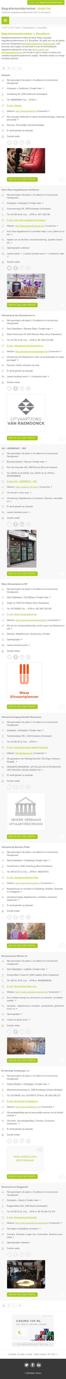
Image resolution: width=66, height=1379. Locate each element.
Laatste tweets (15, 254)
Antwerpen (11, 88)
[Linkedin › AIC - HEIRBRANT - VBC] (21, 524)
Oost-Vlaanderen (14, 328)
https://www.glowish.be (25, 111)
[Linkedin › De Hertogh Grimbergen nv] (21, 1141)
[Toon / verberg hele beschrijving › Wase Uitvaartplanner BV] (35, 627)
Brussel (27, 462)
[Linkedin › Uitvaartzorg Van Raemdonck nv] (21, 388)
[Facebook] (32, 1365)
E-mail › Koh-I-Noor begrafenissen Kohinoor (26, 220)
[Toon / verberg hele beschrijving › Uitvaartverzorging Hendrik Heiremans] (35, 760)
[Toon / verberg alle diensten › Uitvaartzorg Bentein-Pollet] (35, 899)
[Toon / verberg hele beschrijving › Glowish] (35, 118)
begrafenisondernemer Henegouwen (38, 44)
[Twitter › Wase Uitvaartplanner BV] (9, 657)
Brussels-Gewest (14, 462)
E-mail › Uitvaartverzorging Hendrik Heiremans (27, 747)
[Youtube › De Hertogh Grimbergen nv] (28, 1141)
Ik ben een (46, 2)
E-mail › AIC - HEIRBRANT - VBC (22, 481)
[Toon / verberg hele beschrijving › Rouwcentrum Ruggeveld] (35, 1228)
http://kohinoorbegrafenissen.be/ (29, 226)
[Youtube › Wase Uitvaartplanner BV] (28, 657)
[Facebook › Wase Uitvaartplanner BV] (15, 657)
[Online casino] (33, 1316)
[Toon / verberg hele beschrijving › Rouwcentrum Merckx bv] (35, 999)
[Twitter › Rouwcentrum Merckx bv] (9, 1031)
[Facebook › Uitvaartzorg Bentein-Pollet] (15, 917)
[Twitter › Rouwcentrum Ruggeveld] (9, 1254)
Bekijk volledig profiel (22, 179)
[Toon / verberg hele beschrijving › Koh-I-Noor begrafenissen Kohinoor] (35, 233)
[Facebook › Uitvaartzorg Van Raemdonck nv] (15, 388)
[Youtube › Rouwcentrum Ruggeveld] (28, 1254)
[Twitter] (26, 1365)
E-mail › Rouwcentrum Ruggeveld (22, 1217)
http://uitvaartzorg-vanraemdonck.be (31, 351)
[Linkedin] (38, 1365)
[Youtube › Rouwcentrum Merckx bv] (28, 1031)
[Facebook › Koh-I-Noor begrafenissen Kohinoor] (15, 268)
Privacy (38, 1373)
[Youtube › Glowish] (28, 142)
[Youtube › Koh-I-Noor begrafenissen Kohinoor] (28, 268)
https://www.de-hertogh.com (27, 1107)
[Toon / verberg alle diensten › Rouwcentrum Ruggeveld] (35, 1236)
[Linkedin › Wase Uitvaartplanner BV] (21, 657)
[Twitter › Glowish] (9, 142)
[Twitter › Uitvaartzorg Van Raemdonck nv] (9, 388)
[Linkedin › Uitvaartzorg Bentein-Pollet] (21, 917)
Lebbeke (28, 969)
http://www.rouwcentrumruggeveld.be (31, 1223)
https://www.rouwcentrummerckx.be (31, 992)
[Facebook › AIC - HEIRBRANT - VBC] (15, 524)
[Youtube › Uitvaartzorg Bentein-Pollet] (28, 917)
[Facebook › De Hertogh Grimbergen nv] (15, 1141)
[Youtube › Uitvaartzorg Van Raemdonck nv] (28, 388)
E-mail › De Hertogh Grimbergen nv (22, 1101)
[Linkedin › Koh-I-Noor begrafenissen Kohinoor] (21, 268)
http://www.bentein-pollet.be (27, 883)
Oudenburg (29, 860)
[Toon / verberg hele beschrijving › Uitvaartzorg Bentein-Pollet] (35, 890)
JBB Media (30, 1373)
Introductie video (40, 376)
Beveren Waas (30, 328)
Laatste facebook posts (36, 254)
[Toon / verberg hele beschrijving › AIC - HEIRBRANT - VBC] (35, 492)
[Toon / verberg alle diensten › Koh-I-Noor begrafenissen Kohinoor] (35, 241)
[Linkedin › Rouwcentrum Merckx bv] (21, 1031)
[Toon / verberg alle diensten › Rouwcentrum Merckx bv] (35, 1007)
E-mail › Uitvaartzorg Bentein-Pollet (22, 877)
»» (19, 68)
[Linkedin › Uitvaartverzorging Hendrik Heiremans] (21, 787)
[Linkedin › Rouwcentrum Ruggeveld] (21, 1254)
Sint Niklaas (29, 597)
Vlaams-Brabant (14, 1084)
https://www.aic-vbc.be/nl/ (26, 487)
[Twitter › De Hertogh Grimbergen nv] (9, 1141)
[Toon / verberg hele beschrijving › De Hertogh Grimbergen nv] (35, 1114)
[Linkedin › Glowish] (21, 142)
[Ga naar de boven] (61, 179)
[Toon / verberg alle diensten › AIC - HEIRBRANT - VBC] (35, 500)
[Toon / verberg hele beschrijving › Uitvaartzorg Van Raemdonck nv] (35, 358)
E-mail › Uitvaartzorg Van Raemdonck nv (25, 346)
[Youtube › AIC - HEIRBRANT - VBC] (28, 524)
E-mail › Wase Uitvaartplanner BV (22, 614)
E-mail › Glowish (14, 105)
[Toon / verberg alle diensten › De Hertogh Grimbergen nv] (35, 1122)
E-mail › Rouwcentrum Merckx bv (22, 986)
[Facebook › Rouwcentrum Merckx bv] (15, 1031)
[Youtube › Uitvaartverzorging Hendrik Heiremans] (28, 787)
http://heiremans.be (24, 753)
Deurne (22, 1200)
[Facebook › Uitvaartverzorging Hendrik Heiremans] (15, 787)
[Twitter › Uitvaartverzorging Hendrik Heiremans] (9, 787)
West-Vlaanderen (14, 860)
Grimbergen (28, 1084)
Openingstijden (15, 639)
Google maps (37, 88)
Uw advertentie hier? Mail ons (33, 1344)
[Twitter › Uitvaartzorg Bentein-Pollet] (9, 917)
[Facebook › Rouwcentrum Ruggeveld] (15, 1254)
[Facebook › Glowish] (15, 142)
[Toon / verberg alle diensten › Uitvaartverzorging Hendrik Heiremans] (35, 768)
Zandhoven (23, 88)
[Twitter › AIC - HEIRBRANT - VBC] (9, 524)
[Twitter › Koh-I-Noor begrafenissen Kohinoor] (9, 268)
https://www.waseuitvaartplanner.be (31, 620)
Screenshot (43, 111)
